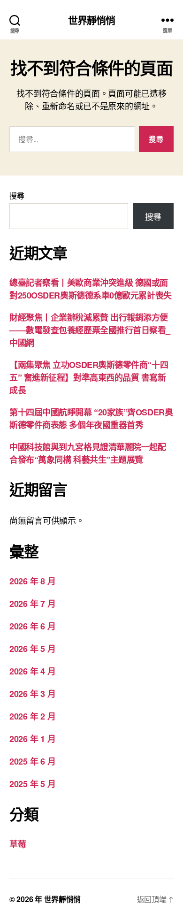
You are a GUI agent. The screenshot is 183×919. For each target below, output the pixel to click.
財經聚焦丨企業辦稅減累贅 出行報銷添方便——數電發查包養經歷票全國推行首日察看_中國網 (89, 330)
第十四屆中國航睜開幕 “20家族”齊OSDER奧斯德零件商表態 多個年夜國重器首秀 (91, 418)
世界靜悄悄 (91, 20)
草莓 (17, 844)
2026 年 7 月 (32, 603)
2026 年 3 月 (32, 694)
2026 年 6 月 (32, 626)
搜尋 (16, 195)
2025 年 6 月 (32, 761)
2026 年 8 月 (32, 581)
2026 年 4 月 (32, 671)
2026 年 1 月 (32, 739)
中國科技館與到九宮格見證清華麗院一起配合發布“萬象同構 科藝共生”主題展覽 (87, 453)
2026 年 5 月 (32, 649)
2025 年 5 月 (32, 784)
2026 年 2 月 (32, 716)
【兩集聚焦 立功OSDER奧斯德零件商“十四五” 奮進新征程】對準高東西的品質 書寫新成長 (88, 377)
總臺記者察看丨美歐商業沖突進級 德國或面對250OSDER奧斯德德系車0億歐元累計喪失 (90, 288)
